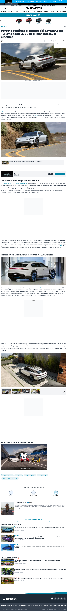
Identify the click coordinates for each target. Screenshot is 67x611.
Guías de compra (25, 11)
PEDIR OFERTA (60, 174)
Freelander (43, 5)
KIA (16, 5)
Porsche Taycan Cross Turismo (10, 478)
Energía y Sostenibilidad (54, 605)
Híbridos (46, 11)
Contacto (44, 609)
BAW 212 (20, 5)
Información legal (50, 609)
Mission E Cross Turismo (46, 288)
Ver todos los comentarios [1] (33, 519)
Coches (17, 11)
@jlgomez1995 (11, 40)
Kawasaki (12, 5)
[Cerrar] (65, 43)
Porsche (18, 475)
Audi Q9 (49, 5)
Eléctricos (39, 11)
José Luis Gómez (6, 40)
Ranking (33, 11)
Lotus (36, 115)
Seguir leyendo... (32, 508)
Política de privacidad (62, 609)
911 (61, 246)
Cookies (55, 609)
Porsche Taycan (6, 112)
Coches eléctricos (7, 475)
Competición (11, 11)
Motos (52, 11)
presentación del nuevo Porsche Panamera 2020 (14, 183)
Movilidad (63, 605)
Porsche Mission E (30, 475)
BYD (31, 5)
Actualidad (3, 11)
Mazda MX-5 (26, 5)
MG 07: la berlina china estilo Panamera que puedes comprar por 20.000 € (18, 107)
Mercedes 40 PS (36, 5)
